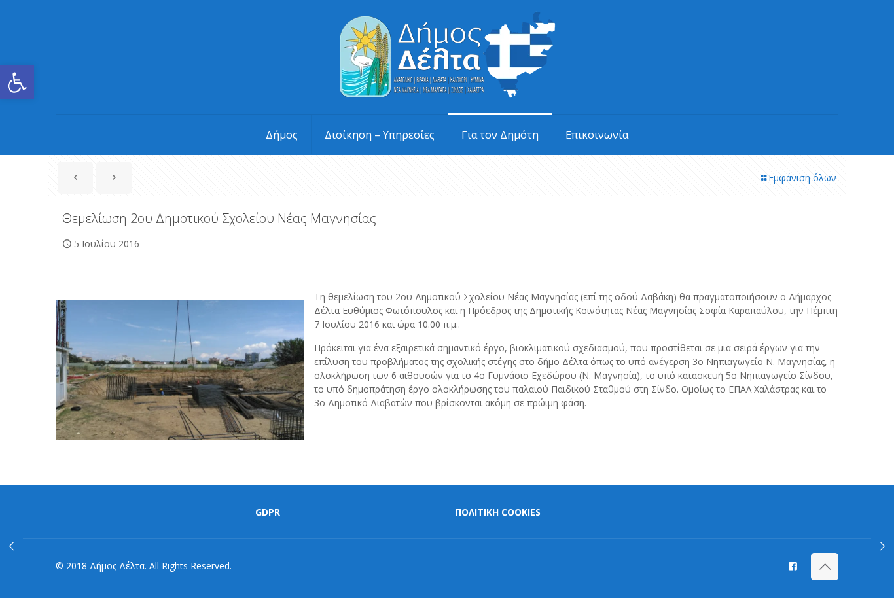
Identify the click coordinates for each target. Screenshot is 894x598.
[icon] (793, 565)
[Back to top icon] (824, 566)
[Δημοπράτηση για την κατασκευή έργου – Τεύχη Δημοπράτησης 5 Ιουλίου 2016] (11, 545)
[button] (17, 82)
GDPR (267, 512)
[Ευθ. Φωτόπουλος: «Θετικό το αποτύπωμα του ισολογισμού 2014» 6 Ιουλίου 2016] (882, 545)
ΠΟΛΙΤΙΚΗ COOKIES (498, 512)
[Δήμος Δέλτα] (447, 57)
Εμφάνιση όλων (802, 177)
